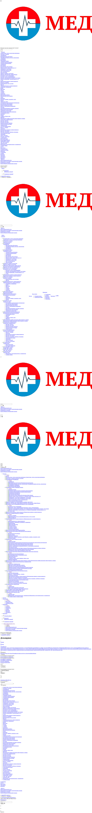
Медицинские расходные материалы (16, 553)
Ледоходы (5, 762)
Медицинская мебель (37, 648)
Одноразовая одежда (7, 746)
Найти (2, 803)
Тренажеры (5, 768)
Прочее (4, 724)
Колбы (4, 722)
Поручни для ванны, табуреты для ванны (12, 766)
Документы (3, 785)
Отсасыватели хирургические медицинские (12, 736)
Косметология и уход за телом (9, 717)
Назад (8, 474)
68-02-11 (2, 159)
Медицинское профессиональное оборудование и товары (15, 752)
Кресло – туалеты (7, 761)
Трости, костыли (6, 769)
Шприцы (5, 751)
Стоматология (11, 586)
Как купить (8, 601)
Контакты (3, 786)
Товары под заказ (11, 541)
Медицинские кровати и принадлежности (12, 763)
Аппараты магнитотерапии (9, 696)
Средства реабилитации (13, 573)
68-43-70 (11, 161)
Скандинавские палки (8, 767)
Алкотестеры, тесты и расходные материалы (10, 647)
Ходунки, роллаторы (7, 770)
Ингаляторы (5, 699)
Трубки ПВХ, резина (43, 650)
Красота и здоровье (12, 515)
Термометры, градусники (8, 703)
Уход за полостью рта (7, 705)
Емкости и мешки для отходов (42, 647)
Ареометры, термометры (8, 721)
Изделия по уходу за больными (14, 506)
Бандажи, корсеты (7, 754)
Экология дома (11, 594)
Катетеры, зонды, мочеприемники (10, 710)
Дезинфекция (11, 481)
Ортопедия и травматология (14, 563)
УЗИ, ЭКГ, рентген (52, 650)
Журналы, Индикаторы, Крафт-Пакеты (57, 647)
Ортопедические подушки (8, 758)
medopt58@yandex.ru (5, 176)
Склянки (5, 725)
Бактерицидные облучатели (6, 653)
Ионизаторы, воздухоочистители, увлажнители (13, 778)
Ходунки (5, 741)
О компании (3, 781)
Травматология (6, 759)
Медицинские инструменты (14, 533)
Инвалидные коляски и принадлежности (11, 715)
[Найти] (2, 51)
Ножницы (5, 732)
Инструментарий (6, 772)
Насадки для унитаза (7, 764)
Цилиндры (5, 727)
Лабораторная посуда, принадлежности (16, 521)
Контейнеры (33, 653)
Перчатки (5, 748)
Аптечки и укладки (23, 647)
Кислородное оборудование (9, 700)
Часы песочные (6, 706)
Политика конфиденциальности (9, 797)
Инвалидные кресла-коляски (9, 743)
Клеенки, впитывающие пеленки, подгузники (13, 712)
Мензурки (5, 723)
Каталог (7, 476)
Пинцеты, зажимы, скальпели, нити (10, 733)
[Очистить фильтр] (1, 671)
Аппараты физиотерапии (8, 697)
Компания (8, 606)
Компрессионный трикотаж (9, 757)
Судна (4, 714)
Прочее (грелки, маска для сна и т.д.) (11, 701)
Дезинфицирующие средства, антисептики (21, 653)
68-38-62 (5, 162)
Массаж (4, 718)
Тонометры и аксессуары (8, 704)
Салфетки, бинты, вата (8, 750)
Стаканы (5, 726)
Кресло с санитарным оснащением (10, 740)
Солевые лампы (6, 779)
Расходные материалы (7, 774)
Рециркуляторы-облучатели (9, 739)
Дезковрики (5, 692)
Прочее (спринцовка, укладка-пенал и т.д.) (12, 713)
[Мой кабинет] (1, 413)
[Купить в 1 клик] (1, 676)
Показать (2, 673)
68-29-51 (9, 163)
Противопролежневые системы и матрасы (12, 742)
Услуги (2, 782)
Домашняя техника (12, 489)
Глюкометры (5, 698)
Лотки (4, 731)
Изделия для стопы (7, 755)
